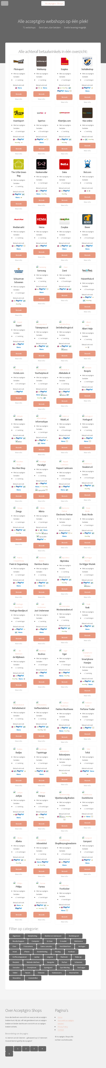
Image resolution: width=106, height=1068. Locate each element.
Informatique (41, 421)
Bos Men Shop (18, 468)
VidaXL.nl (64, 419)
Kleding (57, 951)
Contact (61, 1030)
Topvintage (41, 752)
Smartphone (31, 967)
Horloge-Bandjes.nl (18, 610)
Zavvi (64, 270)
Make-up (78, 957)
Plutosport (19, 69)
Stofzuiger (81, 967)
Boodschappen (18, 941)
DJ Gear (50, 941)
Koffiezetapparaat (19, 957)
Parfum (64, 962)
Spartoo (41, 120)
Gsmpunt (87, 841)
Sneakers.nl (87, 466)
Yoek (87, 607)
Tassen (27, 973)
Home (60, 1017)
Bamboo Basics (41, 564)
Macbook (64, 957)
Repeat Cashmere (64, 468)
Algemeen (16, 936)
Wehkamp (41, 69)
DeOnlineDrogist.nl (64, 327)
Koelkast (71, 951)
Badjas (19, 752)
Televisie (41, 973)
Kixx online (87, 120)
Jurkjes (18, 795)
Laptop (36, 957)
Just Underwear (41, 610)
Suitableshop (87, 69)
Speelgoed (48, 967)
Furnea (41, 886)
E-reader (63, 941)
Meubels (16, 962)
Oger (64, 653)
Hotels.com (18, 373)
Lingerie (50, 957)
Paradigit (41, 464)
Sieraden (16, 967)
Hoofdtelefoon (65, 946)
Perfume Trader (87, 709)
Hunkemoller (41, 172)
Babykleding (32, 936)
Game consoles (46, 946)
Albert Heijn (87, 328)
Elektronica (78, 941)
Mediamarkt (18, 227)
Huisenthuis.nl (87, 278)
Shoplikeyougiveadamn (65, 843)
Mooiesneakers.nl (64, 609)
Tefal (87, 752)
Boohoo (41, 653)
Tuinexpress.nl (41, 327)
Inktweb (18, 419)
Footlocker (64, 888)
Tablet (15, 973)
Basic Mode (87, 514)
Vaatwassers (57, 973)
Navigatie (50, 962)
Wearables (17, 978)
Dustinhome (87, 797)
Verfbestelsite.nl (41, 708)
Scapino (64, 69)
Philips (19, 886)
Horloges (81, 946)
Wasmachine (74, 973)
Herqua (41, 795)
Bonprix (87, 370)
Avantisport (18, 120)
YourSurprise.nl (41, 373)
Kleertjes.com (64, 120)
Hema (41, 227)
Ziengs (19, 511)
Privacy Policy (63, 1027)
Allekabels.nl (64, 373)
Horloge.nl (87, 419)
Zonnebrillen (33, 978)
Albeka (19, 841)
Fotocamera (28, 946)
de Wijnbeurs (18, 657)
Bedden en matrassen (53, 936)
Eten (14, 946)
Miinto (41, 511)
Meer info (18, 99)
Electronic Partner (64, 514)
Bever (87, 227)
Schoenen (78, 962)
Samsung (41, 270)
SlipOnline (64, 560)
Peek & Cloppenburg (18, 564)
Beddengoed (74, 936)
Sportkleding (65, 967)
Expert (19, 325)
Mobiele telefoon (33, 962)
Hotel (15, 951)
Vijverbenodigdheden (64, 797)
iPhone (26, 951)
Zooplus (64, 227)
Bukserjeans (64, 754)
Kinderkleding (42, 951)
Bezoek (19, 94)
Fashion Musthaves (64, 709)
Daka (64, 172)
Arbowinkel (41, 843)
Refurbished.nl (18, 708)
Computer (35, 941)
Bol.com (87, 172)
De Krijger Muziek (87, 564)
